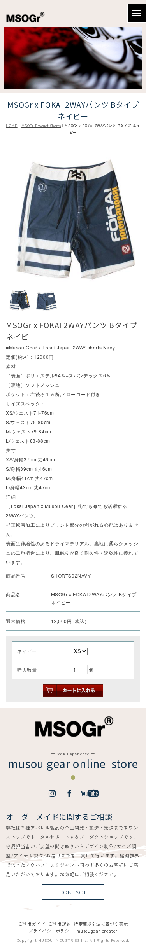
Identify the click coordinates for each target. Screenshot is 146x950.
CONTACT (73, 892)
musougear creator (97, 930)
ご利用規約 (59, 923)
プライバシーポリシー (51, 930)
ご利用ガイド (32, 923)
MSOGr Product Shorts (41, 125)
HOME (11, 125)
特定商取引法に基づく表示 (101, 923)
